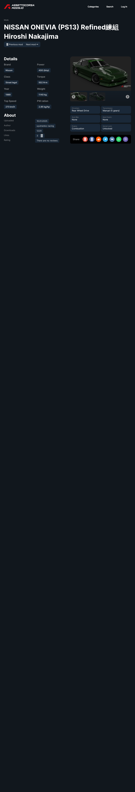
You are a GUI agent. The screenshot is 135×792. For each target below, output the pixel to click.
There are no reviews (47, 140)
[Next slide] (127, 97)
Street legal (11, 82)
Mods (6, 20)
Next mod (31, 44)
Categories (93, 6)
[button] (78, 96)
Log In (124, 6)
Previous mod (15, 44)
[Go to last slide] (73, 97)
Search (109, 6)
